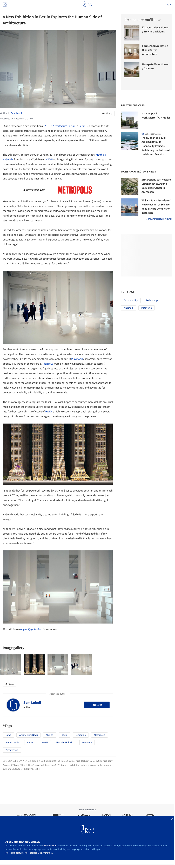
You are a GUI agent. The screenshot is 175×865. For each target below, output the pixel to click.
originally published (31, 629)
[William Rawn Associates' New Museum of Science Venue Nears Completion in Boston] (129, 207)
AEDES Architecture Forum (60, 126)
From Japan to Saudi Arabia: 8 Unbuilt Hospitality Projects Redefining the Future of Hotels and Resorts (156, 146)
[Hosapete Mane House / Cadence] (131, 69)
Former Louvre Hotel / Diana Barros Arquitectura (155, 50)
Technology (152, 300)
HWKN (49, 159)
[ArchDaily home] (87, 4)
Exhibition (81, 735)
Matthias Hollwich (65, 742)
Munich (49, 735)
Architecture (12, 750)
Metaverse (146, 308)
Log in (168, 4)
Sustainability (131, 300)
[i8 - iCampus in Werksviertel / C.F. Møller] (129, 120)
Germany (87, 742)
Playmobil (77, 359)
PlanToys (48, 364)
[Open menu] (4, 4)
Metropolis (99, 735)
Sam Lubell (32, 702)
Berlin (82, 126)
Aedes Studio (12, 742)
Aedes (30, 742)
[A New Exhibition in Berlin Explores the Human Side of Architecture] (10, 664)
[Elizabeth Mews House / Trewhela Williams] (131, 32)
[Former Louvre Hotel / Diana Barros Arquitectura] (131, 51)
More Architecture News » (159, 219)
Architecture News (28, 735)
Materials (128, 308)
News (8, 735)
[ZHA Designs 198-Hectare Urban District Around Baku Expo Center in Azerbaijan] (129, 186)
